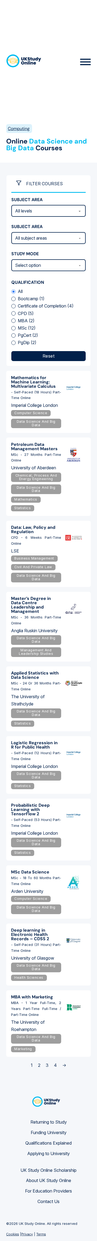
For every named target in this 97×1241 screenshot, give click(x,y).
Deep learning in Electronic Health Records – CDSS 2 (30, 934)
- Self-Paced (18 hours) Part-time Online (36, 395)
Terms (41, 1234)
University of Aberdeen (33, 467)
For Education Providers (48, 1191)
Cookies (12, 1234)
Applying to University (48, 1153)
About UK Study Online (48, 1180)
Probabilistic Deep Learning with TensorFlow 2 (30, 809)
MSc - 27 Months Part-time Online (36, 458)
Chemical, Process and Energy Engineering (36, 477)
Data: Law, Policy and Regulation (33, 529)
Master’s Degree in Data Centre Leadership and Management (31, 605)
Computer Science (30, 413)
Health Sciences (28, 978)
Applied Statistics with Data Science (35, 675)
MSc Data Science (30, 872)
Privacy (27, 1234)
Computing (19, 128)
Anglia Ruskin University (34, 630)
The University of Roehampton (28, 1025)
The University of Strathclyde (28, 700)
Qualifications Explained (48, 1143)
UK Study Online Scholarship (48, 1170)
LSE (15, 551)
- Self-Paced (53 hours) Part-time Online (36, 823)
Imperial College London (34, 405)
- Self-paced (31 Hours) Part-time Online (36, 948)
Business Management (34, 558)
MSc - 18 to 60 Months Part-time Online (36, 881)
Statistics (22, 508)
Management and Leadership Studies (36, 652)
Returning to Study (48, 1122)
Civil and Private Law (33, 567)
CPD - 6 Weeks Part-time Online (36, 541)
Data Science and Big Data (36, 423)
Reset (49, 356)
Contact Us (48, 1201)
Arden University (27, 891)
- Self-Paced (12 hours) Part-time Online (36, 756)
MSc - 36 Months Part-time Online (36, 620)
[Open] (85, 62)
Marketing (23, 1049)
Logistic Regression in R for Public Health (34, 745)
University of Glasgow (32, 958)
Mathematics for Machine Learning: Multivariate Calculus (33, 382)
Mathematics (25, 499)
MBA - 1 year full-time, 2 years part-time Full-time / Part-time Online (36, 1009)
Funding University (49, 1132)
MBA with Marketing (32, 997)
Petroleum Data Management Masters (34, 447)
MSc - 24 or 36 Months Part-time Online (36, 686)
